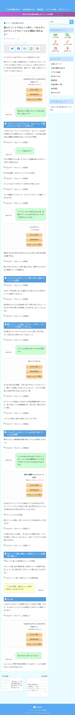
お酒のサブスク (67, 51)
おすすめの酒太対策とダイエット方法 (37, 14)
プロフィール (65, 9)
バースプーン (34, 227)
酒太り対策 (55, 44)
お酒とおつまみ (55, 51)
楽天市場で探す (34, 94)
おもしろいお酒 (67, 44)
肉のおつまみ (55, 76)
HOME (39, 707)
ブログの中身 (55, 37)
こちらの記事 (11, 586)
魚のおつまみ (55, 92)
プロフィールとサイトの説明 (37, 710)
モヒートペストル (34, 361)
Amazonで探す (34, 89)
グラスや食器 (52, 9)
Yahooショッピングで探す (34, 99)
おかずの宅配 (67, 37)
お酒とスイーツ (56, 64)
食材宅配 (54, 88)
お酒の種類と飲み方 (14, 9)
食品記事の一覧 (29, 9)
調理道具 (41, 9)
